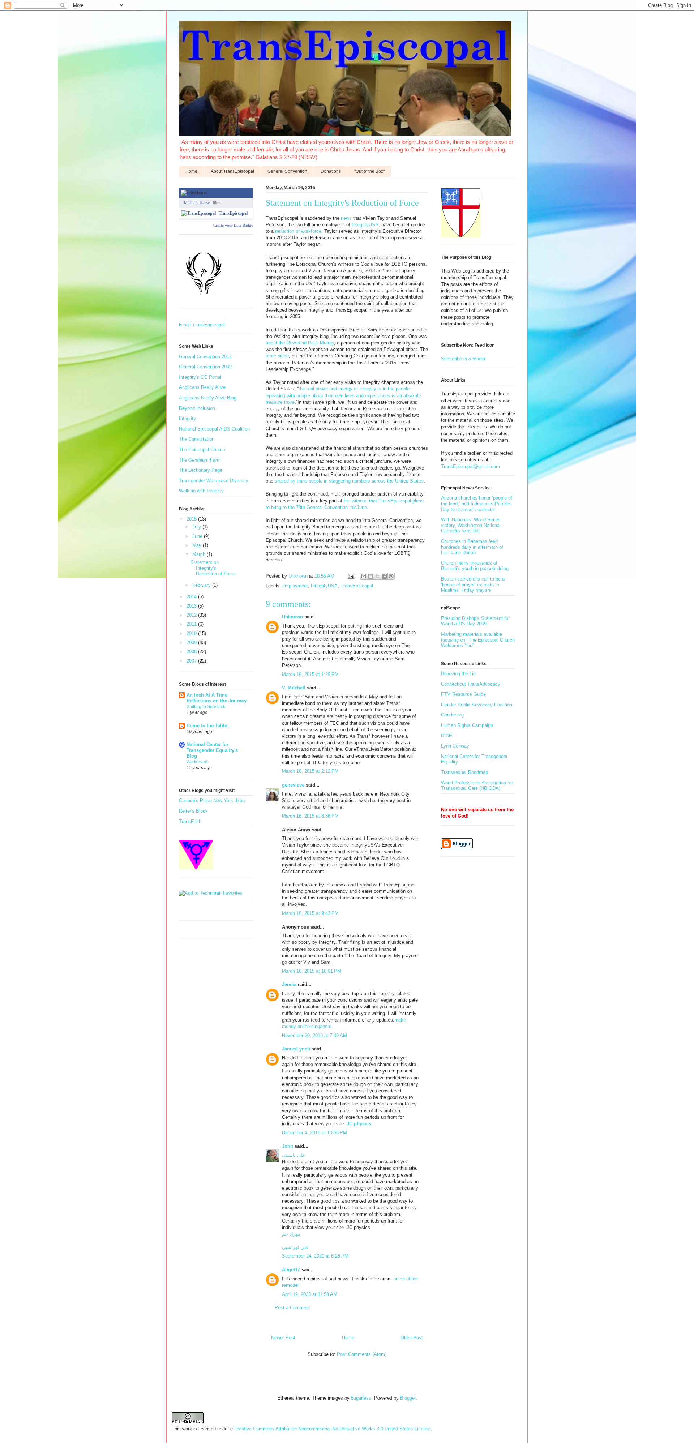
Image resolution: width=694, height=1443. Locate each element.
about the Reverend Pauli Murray (300, 343)
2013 (192, 606)
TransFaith (190, 821)
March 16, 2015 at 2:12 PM (310, 771)
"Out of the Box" (369, 171)
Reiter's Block (193, 811)
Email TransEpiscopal (202, 324)
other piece (277, 356)
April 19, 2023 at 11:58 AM (309, 1294)
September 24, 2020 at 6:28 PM (315, 1256)
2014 (192, 596)
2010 (192, 633)
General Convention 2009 (205, 366)
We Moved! (198, 762)
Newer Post (283, 1337)
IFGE (446, 735)
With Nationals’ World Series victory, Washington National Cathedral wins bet (471, 525)
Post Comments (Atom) (361, 1354)
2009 (192, 642)
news (346, 218)
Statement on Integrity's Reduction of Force (213, 568)
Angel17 (291, 1269)
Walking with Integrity (201, 490)
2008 (192, 651)
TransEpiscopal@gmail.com (470, 466)
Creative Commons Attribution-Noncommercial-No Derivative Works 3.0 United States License (332, 1428)
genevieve (293, 785)
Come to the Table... (209, 725)
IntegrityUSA (365, 224)
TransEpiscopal (356, 585)
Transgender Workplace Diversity (213, 480)
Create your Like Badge (233, 225)
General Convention (287, 171)
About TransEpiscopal (232, 171)
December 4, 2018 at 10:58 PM (314, 1132)
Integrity (187, 418)
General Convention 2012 (205, 356)
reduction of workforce (298, 231)
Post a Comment (292, 1307)
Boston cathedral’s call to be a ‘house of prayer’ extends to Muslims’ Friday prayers (473, 584)
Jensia (289, 984)
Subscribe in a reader (463, 358)
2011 (192, 624)
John (287, 1146)
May (197, 545)
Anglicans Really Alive (202, 387)
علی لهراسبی (295, 1247)
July (197, 527)
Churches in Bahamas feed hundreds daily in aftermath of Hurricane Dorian (472, 547)
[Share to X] (377, 576)
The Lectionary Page (200, 470)
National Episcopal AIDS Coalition (214, 429)
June (198, 536)
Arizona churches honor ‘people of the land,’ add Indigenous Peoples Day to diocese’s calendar (476, 503)
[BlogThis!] (370, 576)
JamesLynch (296, 1049)
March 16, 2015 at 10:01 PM (311, 971)
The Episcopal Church (202, 449)
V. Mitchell (293, 687)
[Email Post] (350, 576)
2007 (192, 661)
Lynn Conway (455, 746)
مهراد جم (291, 1234)
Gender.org (452, 715)
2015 (192, 519)
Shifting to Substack (206, 706)
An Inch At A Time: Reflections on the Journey (217, 697)
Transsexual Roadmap (464, 772)
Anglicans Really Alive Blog (207, 398)
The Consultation (196, 439)
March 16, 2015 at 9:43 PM (310, 913)
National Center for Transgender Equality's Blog (212, 750)
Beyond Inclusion (197, 408)
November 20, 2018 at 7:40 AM (314, 1035)
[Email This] (363, 576)
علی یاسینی (293, 1155)
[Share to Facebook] (384, 576)
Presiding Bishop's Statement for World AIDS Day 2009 (475, 621)
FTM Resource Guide (463, 694)
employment (295, 585)
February (202, 585)
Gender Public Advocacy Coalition (476, 704)
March (199, 554)
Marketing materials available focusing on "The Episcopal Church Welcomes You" (478, 639)
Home (191, 171)
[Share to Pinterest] (391, 576)
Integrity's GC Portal (200, 377)
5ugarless (361, 1398)
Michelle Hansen (198, 202)
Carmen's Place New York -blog (212, 800)
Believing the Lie (458, 673)
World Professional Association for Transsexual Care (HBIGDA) (477, 785)
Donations (331, 171)
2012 (192, 615)
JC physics (359, 1123)
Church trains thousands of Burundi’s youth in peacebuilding (475, 565)
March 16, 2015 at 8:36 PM (310, 816)
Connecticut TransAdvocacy (470, 684)
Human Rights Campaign (467, 725)
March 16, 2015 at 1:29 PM (310, 674)
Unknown (292, 617)
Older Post (411, 1337)
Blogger (408, 1398)
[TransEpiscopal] (198, 213)
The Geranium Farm (200, 460)
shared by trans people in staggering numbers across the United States (349, 481)
